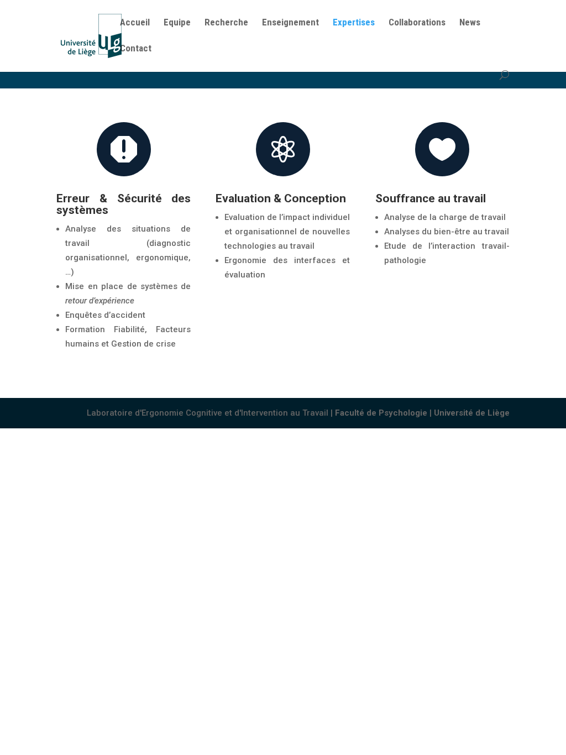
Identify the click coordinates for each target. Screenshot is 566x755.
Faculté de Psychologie (381, 413)
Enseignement (290, 23)
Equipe (177, 23)
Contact (135, 49)
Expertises (354, 23)
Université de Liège (472, 413)
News (469, 23)
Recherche (226, 23)
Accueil (135, 23)
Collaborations (417, 23)
